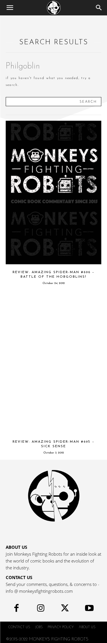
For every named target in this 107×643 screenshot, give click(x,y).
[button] (10, 7)
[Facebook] (16, 609)
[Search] (99, 7)
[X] (65, 609)
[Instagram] (40, 609)
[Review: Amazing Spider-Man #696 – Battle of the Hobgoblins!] (53, 192)
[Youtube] (89, 609)
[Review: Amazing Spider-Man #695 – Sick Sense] (53, 362)
